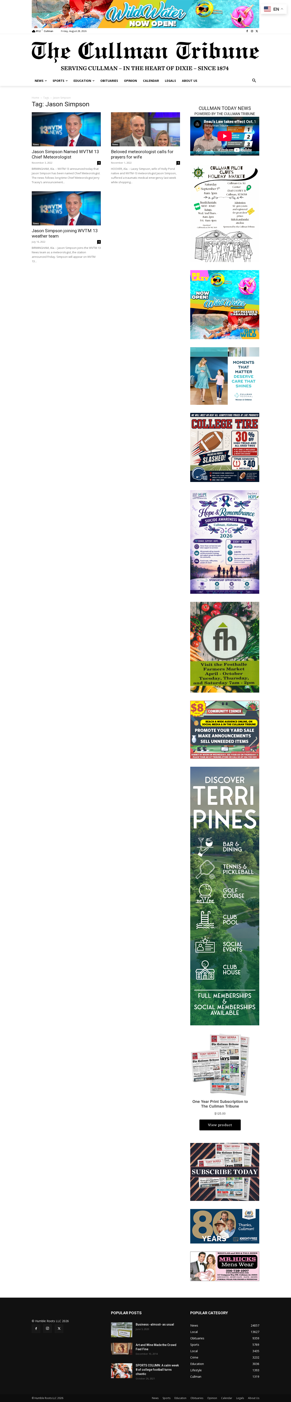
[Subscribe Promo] (224, 1172)
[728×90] (145, 14)
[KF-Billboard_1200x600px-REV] (224, 1226)
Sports (166, 1398)
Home (35, 97)
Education (180, 1398)
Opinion (212, 1398)
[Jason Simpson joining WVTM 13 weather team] (66, 208)
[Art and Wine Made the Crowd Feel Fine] (121, 1349)
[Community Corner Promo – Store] (224, 729)
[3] (224, 376)
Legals (240, 1398)
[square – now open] (224, 304)
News (36, 144)
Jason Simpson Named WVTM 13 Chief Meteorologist (65, 154)
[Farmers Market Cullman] (224, 647)
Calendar (226, 1398)
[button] (254, 81)
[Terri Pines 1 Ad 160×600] (224, 896)
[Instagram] (251, 31)
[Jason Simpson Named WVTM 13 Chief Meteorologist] (66, 129)
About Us (253, 1398)
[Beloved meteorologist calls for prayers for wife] (145, 129)
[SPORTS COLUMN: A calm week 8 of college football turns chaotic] (121, 1370)
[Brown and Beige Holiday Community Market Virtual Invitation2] (224, 213)
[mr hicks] (224, 1266)
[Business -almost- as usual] (121, 1329)
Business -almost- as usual (155, 1324)
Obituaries (196, 1398)
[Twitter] (256, 31)
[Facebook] (247, 31)
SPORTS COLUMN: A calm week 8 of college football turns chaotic (157, 1370)
